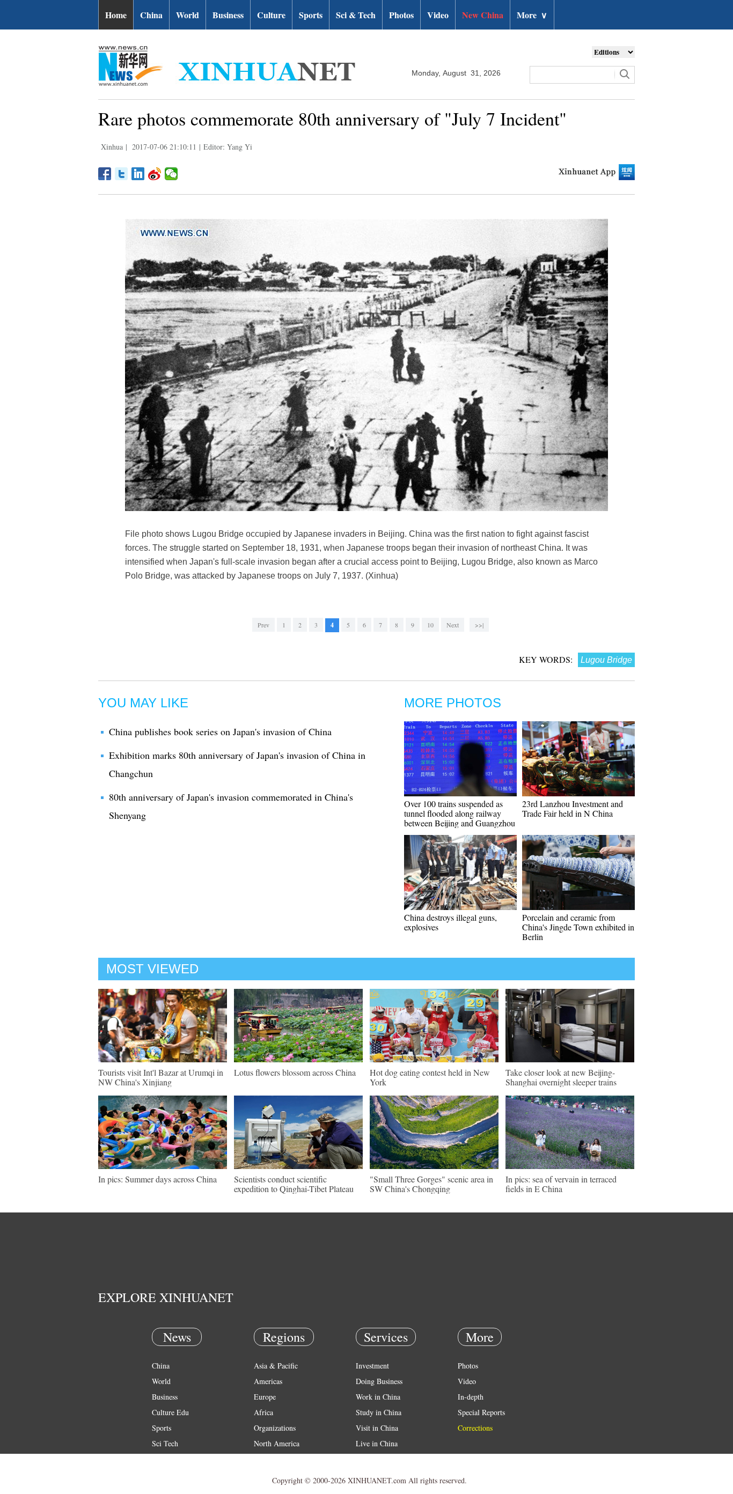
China (151, 15)
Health (162, 1459)
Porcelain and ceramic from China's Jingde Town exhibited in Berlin (578, 927)
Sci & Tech (356, 15)
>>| (479, 624)
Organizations (275, 1428)
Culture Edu (170, 1412)
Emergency (373, 1459)
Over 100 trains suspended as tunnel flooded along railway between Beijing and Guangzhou (459, 813)
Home (116, 15)
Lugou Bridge (606, 659)
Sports (310, 15)
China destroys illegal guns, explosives (450, 922)
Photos (401, 15)
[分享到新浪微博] (155, 173)
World (187, 15)
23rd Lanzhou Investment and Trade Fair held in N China (572, 808)
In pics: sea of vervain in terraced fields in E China (561, 1183)
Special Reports (481, 1412)
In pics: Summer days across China (157, 1179)
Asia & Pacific (276, 1365)
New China (482, 15)
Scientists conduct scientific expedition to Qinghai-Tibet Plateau (294, 1183)
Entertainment (173, 1474)
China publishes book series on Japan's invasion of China (220, 731)
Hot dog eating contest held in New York (430, 1077)
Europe (265, 1397)
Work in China (378, 1397)
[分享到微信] (171, 173)
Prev (263, 624)
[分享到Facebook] (105, 173)
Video (438, 15)
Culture (271, 15)
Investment (372, 1365)
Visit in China (377, 1428)
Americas (268, 1381)
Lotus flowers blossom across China (295, 1072)
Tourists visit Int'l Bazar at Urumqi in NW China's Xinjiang (160, 1077)
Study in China (378, 1412)
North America (276, 1443)
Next (452, 624)
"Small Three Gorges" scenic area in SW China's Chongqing (431, 1183)
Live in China (377, 1443)
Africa (263, 1412)
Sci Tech (165, 1443)
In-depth (470, 1397)
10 (430, 624)
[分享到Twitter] (121, 173)
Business (228, 15)
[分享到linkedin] (138, 173)
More (532, 15)
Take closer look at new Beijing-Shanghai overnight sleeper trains (561, 1077)
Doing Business (379, 1381)
